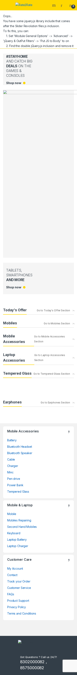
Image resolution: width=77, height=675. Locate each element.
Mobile (11, 514)
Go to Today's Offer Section (53, 310)
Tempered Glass (18, 491)
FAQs (10, 594)
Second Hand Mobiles (22, 526)
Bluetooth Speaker (19, 453)
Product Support (18, 600)
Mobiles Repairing (19, 520)
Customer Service (19, 588)
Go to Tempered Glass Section (51, 373)
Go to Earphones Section (55, 402)
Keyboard (13, 533)
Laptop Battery (17, 539)
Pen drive (13, 478)
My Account (15, 568)
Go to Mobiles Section (57, 323)
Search (54, 5)
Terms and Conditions (21, 613)
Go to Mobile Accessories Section (49, 339)
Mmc (10, 472)
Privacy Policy (16, 607)
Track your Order (18, 581)
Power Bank (15, 485)
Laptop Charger (17, 546)
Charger (12, 466)
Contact (12, 575)
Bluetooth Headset (19, 446)
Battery (12, 440)
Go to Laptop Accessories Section (49, 358)
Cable (11, 459)
